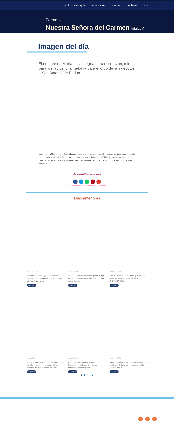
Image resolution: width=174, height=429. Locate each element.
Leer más (31, 285)
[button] (157, 5)
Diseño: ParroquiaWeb (149, 426)
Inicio (67, 5)
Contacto (146, 5)
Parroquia (79, 5)
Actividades (98, 5)
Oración (116, 5)
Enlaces (132, 5)
